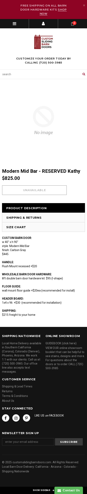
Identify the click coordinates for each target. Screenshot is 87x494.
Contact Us (70, 490)
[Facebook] (5, 418)
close (84, 5)
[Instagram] (16, 418)
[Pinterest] (26, 418)
